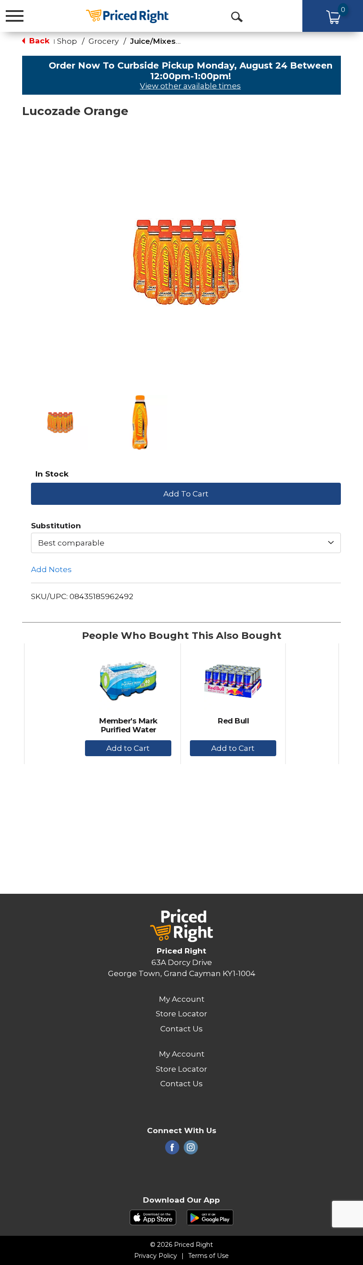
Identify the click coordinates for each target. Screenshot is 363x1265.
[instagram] (191, 1150)
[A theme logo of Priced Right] (127, 15)
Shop (67, 41)
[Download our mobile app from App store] (153, 1216)
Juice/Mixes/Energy (168, 41)
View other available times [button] (190, 85)
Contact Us (181, 1028)
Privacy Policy (155, 1256)
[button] (60, 422)
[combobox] (185, 543)
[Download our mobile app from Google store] (210, 1216)
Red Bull (233, 720)
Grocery (104, 41)
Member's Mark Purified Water (128, 725)
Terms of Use (208, 1256)
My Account (182, 999)
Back (38, 40)
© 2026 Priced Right (181, 1245)
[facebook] (172, 1150)
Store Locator (181, 1013)
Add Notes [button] (51, 569)
